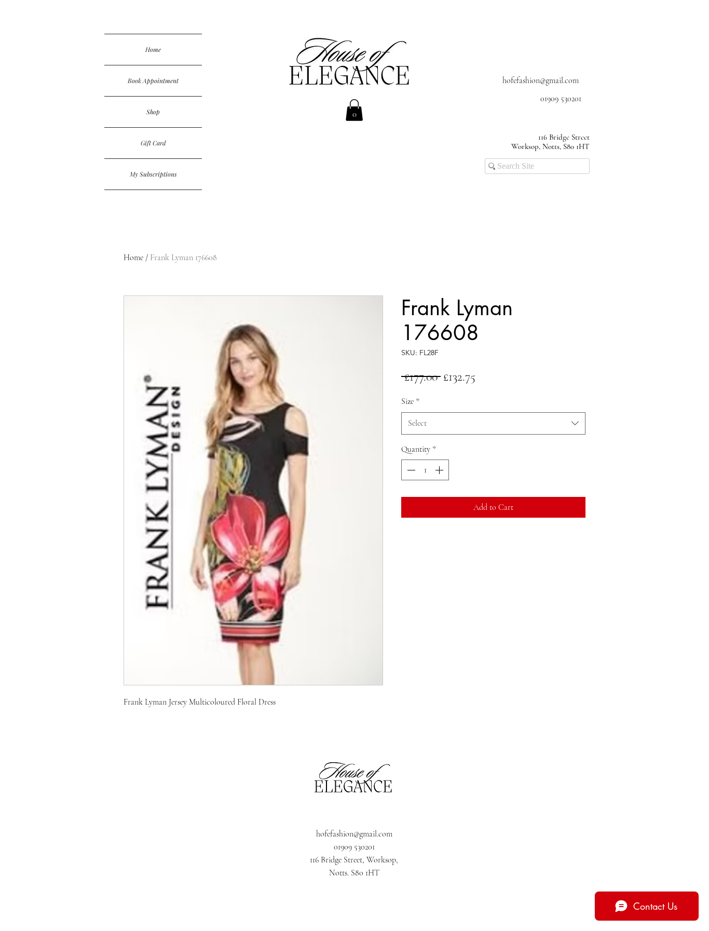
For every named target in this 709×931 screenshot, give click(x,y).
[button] (354, 110)
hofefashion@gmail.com (540, 80)
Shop (153, 111)
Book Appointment (153, 80)
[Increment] (440, 470)
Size (410, 401)
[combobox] (493, 423)
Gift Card (153, 143)
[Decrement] (410, 470)
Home (153, 49)
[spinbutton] (425, 470)
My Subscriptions (153, 174)
